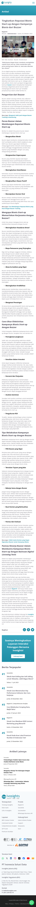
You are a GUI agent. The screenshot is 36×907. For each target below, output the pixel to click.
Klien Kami (5, 808)
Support (20, 823)
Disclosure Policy (25, 904)
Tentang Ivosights (7, 805)
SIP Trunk (5, 829)
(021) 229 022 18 (8, 892)
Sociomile (21, 808)
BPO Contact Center (8, 820)
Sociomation (22, 810)
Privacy (11, 904)
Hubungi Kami (18, 656)
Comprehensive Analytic (9, 826)
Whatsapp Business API (25, 813)
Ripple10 (20, 805)
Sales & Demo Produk (24, 820)
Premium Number (7, 831)
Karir (19, 829)
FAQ (6, 904)
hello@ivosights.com (10, 890)
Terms (17, 904)
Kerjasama (21, 826)
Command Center (7, 823)
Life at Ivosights (6, 810)
